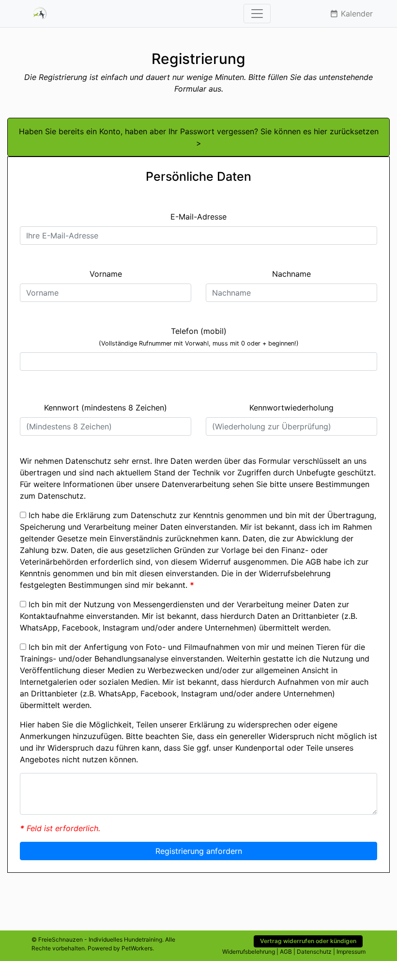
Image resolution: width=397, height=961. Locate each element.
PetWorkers (137, 948)
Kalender (351, 13)
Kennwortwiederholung (291, 407)
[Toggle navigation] (257, 13)
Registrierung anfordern (198, 851)
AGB (313, 562)
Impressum (351, 951)
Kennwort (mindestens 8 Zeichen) (105, 407)
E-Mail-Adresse (198, 216)
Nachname (291, 274)
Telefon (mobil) (199, 336)
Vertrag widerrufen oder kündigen (308, 941)
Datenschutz (61, 496)
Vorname (106, 274)
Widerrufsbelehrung (295, 573)
